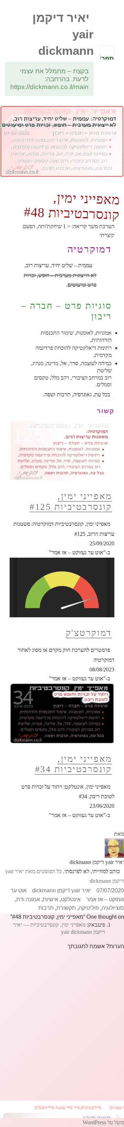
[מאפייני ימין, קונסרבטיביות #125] (62, 450)
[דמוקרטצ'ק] (62, 587)
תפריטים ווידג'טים (107, 57)
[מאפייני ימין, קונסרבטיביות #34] (62, 713)
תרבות (46, 908)
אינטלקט (71, 899)
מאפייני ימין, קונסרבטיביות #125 (71, 501)
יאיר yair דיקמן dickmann (61, 890)
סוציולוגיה (113, 908)
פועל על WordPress (103, 1122)
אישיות (50, 899)
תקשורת (66, 908)
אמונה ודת (28, 899)
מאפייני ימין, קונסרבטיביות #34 (73, 764)
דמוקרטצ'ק (89, 633)
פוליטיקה (89, 908)
